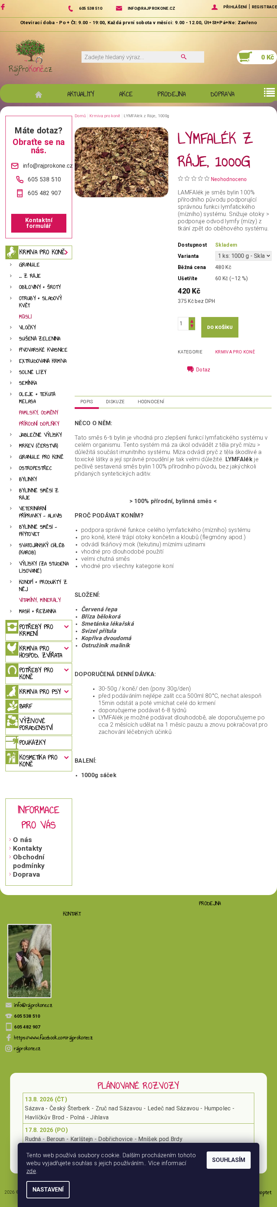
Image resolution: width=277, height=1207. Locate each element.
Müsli (25, 317)
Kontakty (28, 848)
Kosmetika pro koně (38, 760)
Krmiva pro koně (42, 252)
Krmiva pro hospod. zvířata (40, 651)
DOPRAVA (222, 94)
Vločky (27, 327)
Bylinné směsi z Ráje (39, 494)
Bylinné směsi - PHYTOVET (38, 530)
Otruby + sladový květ (40, 302)
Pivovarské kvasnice (43, 350)
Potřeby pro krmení (36, 630)
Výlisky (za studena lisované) (44, 567)
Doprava (26, 874)
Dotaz (203, 370)
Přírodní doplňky (39, 424)
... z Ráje (30, 276)
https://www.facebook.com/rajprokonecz (53, 1038)
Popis (86, 401)
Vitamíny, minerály (40, 600)
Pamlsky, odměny (38, 413)
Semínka (28, 383)
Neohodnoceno (229, 179)
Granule (29, 265)
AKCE (126, 94)
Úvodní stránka (42, 94)
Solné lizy (32, 372)
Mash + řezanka (37, 611)
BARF (25, 706)
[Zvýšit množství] (192, 320)
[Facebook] (4, 7)
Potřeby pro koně (36, 673)
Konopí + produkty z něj (43, 586)
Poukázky (32, 742)
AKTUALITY (80, 94)
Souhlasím (228, 1160)
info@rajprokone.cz (33, 1005)
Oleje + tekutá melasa (37, 398)
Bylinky (28, 479)
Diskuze (115, 401)
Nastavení (47, 1189)
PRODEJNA (172, 94)
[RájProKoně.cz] (30, 57)
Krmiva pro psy (40, 692)
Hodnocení (151, 401)
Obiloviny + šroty (40, 287)
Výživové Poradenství (36, 724)
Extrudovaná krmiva (43, 361)
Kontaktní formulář (38, 223)
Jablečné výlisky (40, 435)
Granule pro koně (41, 457)
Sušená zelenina (40, 339)
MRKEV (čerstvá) (38, 446)
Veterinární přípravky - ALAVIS (40, 512)
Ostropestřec (35, 468)
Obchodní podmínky (29, 861)
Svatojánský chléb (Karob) (42, 549)
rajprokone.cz (27, 1048)
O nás (22, 840)
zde (31, 1171)
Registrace (264, 7)
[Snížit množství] (192, 326)
